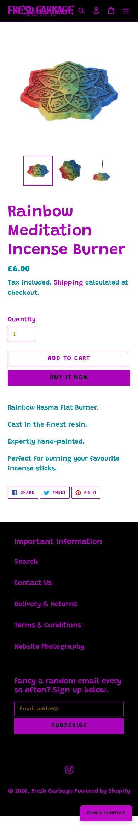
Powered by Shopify (102, 791)
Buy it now (69, 378)
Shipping (68, 283)
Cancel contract (106, 813)
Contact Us (33, 583)
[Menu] (126, 11)
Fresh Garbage (52, 791)
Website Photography (49, 646)
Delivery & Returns (45, 604)
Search (26, 561)
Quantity (22, 320)
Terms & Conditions (47, 625)
